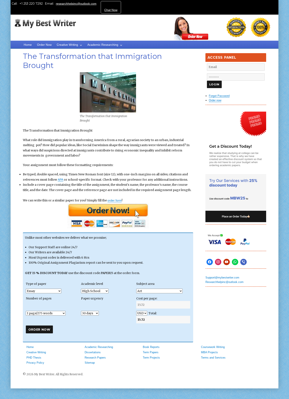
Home (28, 44)
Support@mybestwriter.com (222, 277)
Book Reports (151, 347)
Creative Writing (67, 44)
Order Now (44, 44)
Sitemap (90, 362)
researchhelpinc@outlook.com (76, 3)
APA (60, 179)
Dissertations (93, 352)
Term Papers (150, 352)
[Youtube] (226, 262)
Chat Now (110, 10)
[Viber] (243, 262)
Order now (215, 100)
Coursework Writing (213, 347)
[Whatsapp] (235, 262)
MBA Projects (209, 352)
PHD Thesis (33, 357)
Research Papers (95, 357)
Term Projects (151, 357)
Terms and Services (213, 357)
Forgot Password (219, 95)
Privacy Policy (35, 362)
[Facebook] (209, 262)
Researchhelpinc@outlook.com (224, 282)
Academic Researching (102, 44)
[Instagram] (218, 262)
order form (114, 200)
